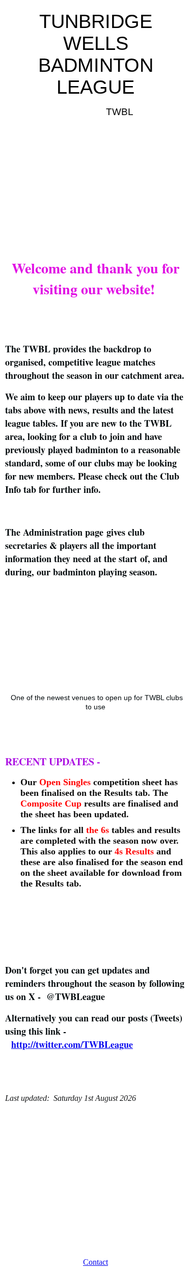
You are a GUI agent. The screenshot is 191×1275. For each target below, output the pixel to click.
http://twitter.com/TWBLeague (72, 1044)
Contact (95, 1262)
